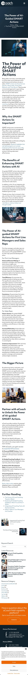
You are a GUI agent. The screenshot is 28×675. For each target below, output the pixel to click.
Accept (14, 662)
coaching (4, 104)
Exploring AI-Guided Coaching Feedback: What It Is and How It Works (14, 502)
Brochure (3, 589)
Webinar (3, 596)
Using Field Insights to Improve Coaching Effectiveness (17, 560)
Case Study (4, 591)
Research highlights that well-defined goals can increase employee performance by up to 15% (13, 146)
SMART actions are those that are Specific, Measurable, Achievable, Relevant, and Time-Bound (13, 85)
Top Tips (3, 594)
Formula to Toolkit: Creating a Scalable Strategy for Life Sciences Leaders (16, 567)
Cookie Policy (10, 673)
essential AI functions (11, 449)
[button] (26, 649)
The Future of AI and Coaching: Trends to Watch (14, 498)
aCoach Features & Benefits (8, 583)
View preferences (14, 670)
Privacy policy (17, 673)
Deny (14, 666)
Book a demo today (7, 483)
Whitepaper (4, 598)
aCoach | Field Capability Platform (15, 554)
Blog (2, 587)
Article (3, 585)
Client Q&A (4, 592)
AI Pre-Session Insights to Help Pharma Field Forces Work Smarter (17, 574)
